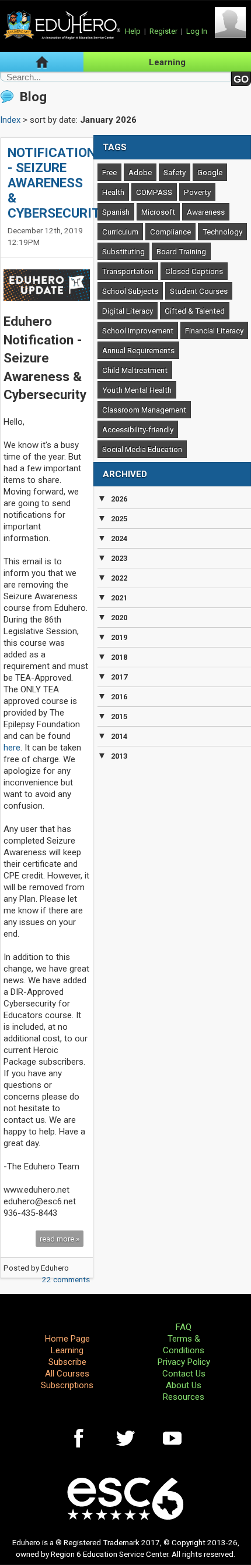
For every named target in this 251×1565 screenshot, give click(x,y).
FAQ (183, 1327)
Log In (196, 31)
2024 (119, 538)
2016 (119, 696)
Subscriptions (67, 1385)
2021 (119, 597)
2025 (119, 518)
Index (10, 120)
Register (163, 31)
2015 (119, 716)
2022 (119, 578)
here (12, 747)
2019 (119, 637)
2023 (119, 558)
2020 (119, 617)
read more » (59, 1238)
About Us (183, 1385)
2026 (119, 499)
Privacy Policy (184, 1362)
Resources (183, 1397)
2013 (119, 756)
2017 (119, 677)
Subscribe (67, 1362)
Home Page (67, 1338)
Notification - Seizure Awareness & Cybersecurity (58, 182)
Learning (167, 62)
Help (133, 31)
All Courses (67, 1373)
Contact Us (183, 1373)
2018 (119, 657)
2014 (119, 736)
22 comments (66, 1279)
